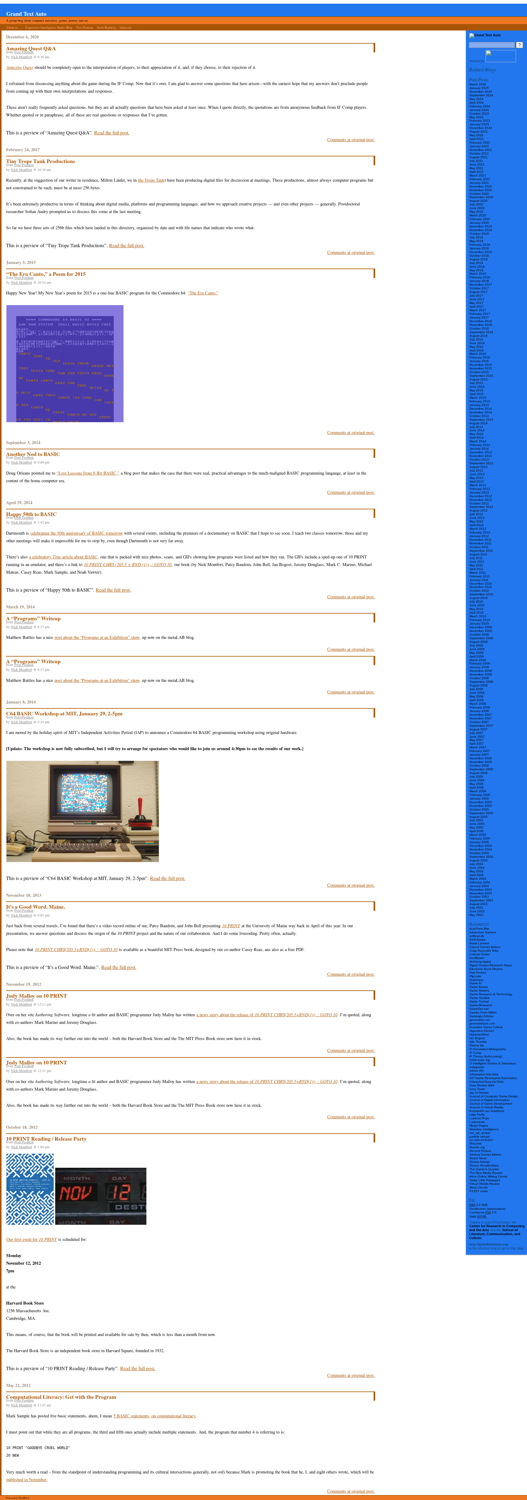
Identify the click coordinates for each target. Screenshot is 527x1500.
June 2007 (477, 736)
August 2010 (478, 598)
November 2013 (480, 456)
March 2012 (477, 528)
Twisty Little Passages (484, 1180)
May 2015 (476, 390)
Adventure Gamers (482, 932)
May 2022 (476, 135)
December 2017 (480, 284)
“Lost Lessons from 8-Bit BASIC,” (88, 473)
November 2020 (480, 190)
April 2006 (476, 787)
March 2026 (477, 84)
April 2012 (476, 525)
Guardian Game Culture (486, 1027)
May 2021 (476, 168)
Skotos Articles (479, 1161)
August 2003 (478, 904)
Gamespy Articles (481, 1016)
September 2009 (481, 638)
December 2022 (480, 128)
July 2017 (476, 295)
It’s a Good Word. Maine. (35, 906)
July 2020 (476, 204)
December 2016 (480, 321)
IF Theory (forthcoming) (485, 1056)
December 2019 (480, 226)
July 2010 (476, 601)
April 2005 (476, 831)
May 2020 (476, 211)
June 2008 (477, 692)
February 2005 (479, 838)
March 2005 (477, 834)
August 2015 (478, 379)
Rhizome (475, 1143)
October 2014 (479, 416)
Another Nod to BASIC (33, 454)
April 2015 (476, 394)
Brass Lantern (479, 943)
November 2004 (480, 849)
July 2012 (476, 514)
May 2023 (476, 117)
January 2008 (479, 711)
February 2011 (479, 576)
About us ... (13, 27)
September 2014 (481, 419)
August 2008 (478, 685)
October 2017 (479, 288)
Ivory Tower (477, 1089)
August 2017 (478, 292)
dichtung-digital (480, 961)
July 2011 (476, 558)
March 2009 (477, 660)
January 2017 (479, 317)
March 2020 (477, 215)
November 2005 (480, 805)
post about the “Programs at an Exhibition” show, (98, 637)
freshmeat (476, 980)
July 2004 (476, 864)
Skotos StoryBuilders (484, 1165)
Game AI (475, 983)
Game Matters (479, 990)
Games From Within (483, 1012)
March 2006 (477, 791)
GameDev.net (479, 1008)
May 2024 (476, 99)
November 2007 (480, 718)
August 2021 (478, 157)
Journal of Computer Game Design (493, 1096)
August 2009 (478, 641)
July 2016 (476, 339)
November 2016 (480, 324)
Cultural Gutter (479, 954)
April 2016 (476, 350)
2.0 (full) (478, 1204)
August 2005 (478, 816)
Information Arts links (483, 1074)
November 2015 (480, 368)
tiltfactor (125, 27)
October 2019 (479, 233)
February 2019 (479, 244)
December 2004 (480, 845)
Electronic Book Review (485, 969)
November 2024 (480, 91)
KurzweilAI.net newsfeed (486, 1111)
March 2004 (477, 878)
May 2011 (476, 565)
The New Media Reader (486, 1172)
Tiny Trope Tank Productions (40, 161)
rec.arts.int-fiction (481, 1140)
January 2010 (479, 623)
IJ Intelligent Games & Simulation (492, 1063)
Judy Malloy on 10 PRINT (36, 995)
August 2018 (478, 259)
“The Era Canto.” (203, 293)
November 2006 (480, 762)
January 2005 (479, 842)
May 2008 (476, 696)
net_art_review (479, 1133)
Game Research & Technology (490, 994)
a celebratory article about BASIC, (64, 557)
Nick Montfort (21, 56)
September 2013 (481, 463)
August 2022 (478, 131)
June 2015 (477, 386)
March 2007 (477, 747)
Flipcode (475, 976)
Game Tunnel (479, 1001)
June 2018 (477, 266)
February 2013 (479, 488)
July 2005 (476, 820)
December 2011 (480, 539)
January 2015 (479, 405)
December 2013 (480, 452)
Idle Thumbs (478, 1041)
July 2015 (476, 383)
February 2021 (479, 179)
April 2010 (476, 612)
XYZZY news (478, 1191)
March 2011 (477, 572)
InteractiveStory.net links (486, 1081)
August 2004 (478, 860)
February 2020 (479, 219)
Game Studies (479, 997)
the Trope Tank (151, 180)
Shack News (478, 1158)
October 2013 (479, 459)
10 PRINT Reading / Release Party (46, 1138)
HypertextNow (479, 1034)
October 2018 (479, 255)
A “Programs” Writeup (33, 618)
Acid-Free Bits (479, 928)
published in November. (26, 1479)
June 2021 (477, 164)
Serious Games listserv (485, 1154)
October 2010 (479, 590)
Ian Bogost (477, 1038)
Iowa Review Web (481, 1085)
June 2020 (477, 208)
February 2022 (479, 142)
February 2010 (479, 620)
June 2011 (476, 561)
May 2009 (476, 652)
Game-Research (480, 1005)
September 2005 (481, 813)
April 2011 (476, 569)
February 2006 (479, 794)
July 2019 (476, 237)
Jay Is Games (479, 1092)
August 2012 (478, 510)
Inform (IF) (476, 1070)
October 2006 (479, 765)
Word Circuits (478, 1187)
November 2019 (480, 230)
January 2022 (479, 146)
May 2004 (476, 871)
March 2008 (477, 703)
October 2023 (479, 113)
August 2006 (478, 773)
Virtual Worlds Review (484, 1183)
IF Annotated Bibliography (487, 1049)
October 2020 (479, 193)
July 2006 (476, 776)
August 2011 (478, 554)
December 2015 (480, 364)
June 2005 (477, 823)
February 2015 (479, 401)
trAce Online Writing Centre (488, 1176)
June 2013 (477, 474)
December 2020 (480, 186)
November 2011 (480, 543)
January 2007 (479, 754)
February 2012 (479, 532)
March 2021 (477, 175)
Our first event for (31, 1239)
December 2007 (480, 714)
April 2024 (476, 102)
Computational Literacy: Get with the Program (61, 1397)
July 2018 (476, 263)
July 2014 (476, 427)
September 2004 (481, 856)
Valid (478, 1216)
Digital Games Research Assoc (490, 965)
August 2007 (478, 729)
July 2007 (476, 733)
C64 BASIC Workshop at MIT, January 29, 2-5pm (64, 713)
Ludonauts (477, 1122)
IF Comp (475, 1052)
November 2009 (480, 630)
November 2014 (480, 412)
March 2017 (477, 310)
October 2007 (479, 722)
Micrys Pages (478, 1125)
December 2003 (480, 889)
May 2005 (476, 827)
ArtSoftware (477, 939)
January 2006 (479, 798)
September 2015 (481, 375)
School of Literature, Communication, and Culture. (494, 1234)
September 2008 (481, 681)
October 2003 (479, 896)
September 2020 (481, 197)
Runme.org (477, 1147)
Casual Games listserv (484, 947)
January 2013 (479, 492)
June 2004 (477, 867)
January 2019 (479, 248)
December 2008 (480, 670)
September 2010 (481, 594)
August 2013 (478, 467)
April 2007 (476, 743)
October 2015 (479, 372)
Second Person (480, 1151)
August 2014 (478, 423)
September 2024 (481, 95)
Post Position (84, 27)
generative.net (479, 1019)
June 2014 (477, 430)
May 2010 (476, 609)
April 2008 (476, 700)
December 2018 (480, 252)
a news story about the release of (266, 1014)
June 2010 (477, 605)
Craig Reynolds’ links (483, 950)
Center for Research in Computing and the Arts (497, 1228)
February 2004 (479, 882)
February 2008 (479, 707)
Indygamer (476, 1067)
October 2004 (479, 853)
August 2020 (478, 200)
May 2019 (476, 241)
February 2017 (479, 313)
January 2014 (479, 448)
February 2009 (479, 663)
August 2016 (478, 335)
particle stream (479, 1136)
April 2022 (476, 139)
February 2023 (479, 120)
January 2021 (479, 182)
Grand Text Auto (26, 14)
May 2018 (476, 270)
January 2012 (479, 536)
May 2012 (476, 521)
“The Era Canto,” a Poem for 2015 (46, 274)
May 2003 (476, 915)
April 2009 (476, 656)
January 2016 (479, 361)
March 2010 (477, 616)
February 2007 (479, 751)
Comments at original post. (351, 139)
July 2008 (476, 689)
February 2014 (479, 445)
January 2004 (479, 886)
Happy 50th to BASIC (31, 514)
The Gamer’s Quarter (484, 1169)
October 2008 (479, 678)
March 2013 (477, 485)
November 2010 (480, 587)
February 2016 (479, 357)
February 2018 (479, 277)
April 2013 (476, 481)
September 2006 (481, 769)
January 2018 (479, 281)
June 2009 (477, 649)
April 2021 (476, 171)
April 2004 (476, 875)
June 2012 (477, 517)
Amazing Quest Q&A (31, 48)
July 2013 (476, 470)
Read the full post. (111, 132)
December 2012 (480, 496)
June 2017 (477, 299)
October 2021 (479, 153)
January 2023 (479, 124)
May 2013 (476, 477)
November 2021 (480, 149)
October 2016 (479, 328)
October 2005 (479, 809)
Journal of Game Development (490, 1103)
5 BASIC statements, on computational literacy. (154, 1416)
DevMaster (476, 958)
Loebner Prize (479, 1118)
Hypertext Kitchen (481, 1030)
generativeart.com (482, 1023)
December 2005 (480, 802)
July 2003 (476, 907)
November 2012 (480, 499)
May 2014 (476, 434)
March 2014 (477, 441)
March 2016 (477, 353)
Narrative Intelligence (484, 1129)
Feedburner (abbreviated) (487, 1208)
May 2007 (476, 740)
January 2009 (479, 667)
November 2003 (480, 893)
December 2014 (480, 408)
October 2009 (479, 634)
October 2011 (479, 547)
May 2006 (476, 784)
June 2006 (477, 780)
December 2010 (480, 583)
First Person (477, 972)
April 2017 (476, 306)
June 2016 (477, 343)
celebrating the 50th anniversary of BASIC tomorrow (76, 533)
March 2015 (477, 397)
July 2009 (476, 645)
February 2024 (479, 106)
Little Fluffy (477, 1114)
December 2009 (480, 627)
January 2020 (479, 222)
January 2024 (479, 110)
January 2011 (479, 580)
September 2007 (481, 725)
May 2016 (476, 346)
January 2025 (479, 88)
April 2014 (476, 437)
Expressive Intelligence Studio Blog (48, 27)
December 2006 (480, 758)
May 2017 (476, 303)
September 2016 (481, 332)
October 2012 (479, 503)
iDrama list (476, 1045)
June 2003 (477, 911)
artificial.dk (476, 936)
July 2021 (476, 160)
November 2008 (480, 674)
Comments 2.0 (483, 1212)
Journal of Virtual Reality (486, 1107)
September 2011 (481, 550)
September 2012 (481, 506)
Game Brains (478, 987)
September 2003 (481, 900)
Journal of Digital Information (489, 1100)
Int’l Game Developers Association (493, 1078)
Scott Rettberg (106, 27)
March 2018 (477, 273)
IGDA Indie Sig (479, 1060)
